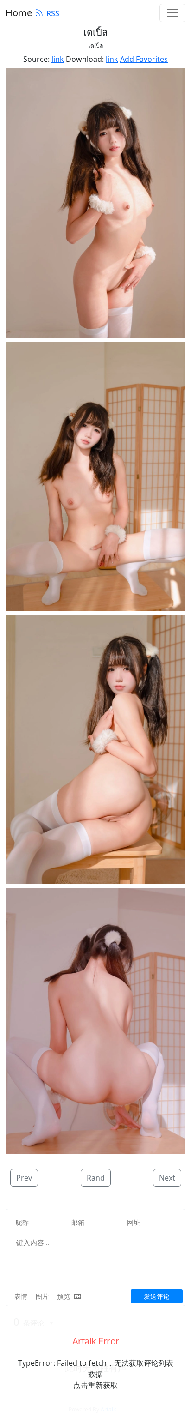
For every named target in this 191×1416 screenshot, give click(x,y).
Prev (24, 1178)
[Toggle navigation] (172, 13)
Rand (96, 1178)
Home (19, 12)
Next (167, 1178)
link (57, 59)
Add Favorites (144, 59)
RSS (52, 13)
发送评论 (157, 1296)
